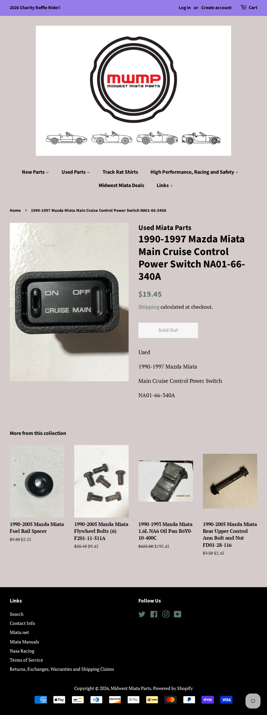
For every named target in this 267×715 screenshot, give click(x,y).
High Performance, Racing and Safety (192, 172)
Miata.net (19, 632)
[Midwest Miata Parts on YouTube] (177, 615)
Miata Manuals (24, 642)
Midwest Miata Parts (131, 688)
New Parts (34, 172)
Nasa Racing (22, 651)
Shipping (148, 306)
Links (163, 185)
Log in (185, 8)
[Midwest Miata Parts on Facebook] (154, 615)
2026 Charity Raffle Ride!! (35, 8)
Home (15, 210)
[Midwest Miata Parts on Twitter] (142, 615)
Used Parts (74, 172)
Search (16, 614)
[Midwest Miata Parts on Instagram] (165, 615)
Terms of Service (26, 660)
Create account (216, 8)
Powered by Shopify (173, 688)
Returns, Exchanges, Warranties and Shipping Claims (62, 669)
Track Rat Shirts (120, 172)
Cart (253, 8)
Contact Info (22, 623)
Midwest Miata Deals (121, 185)
